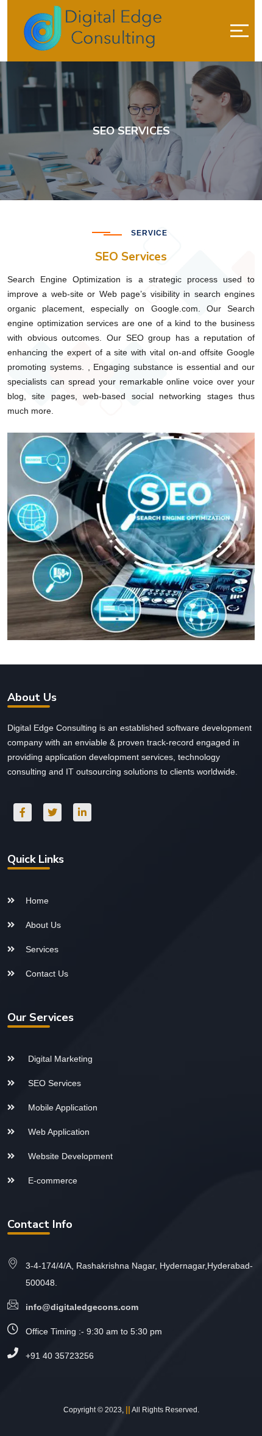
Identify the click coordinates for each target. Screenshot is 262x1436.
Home (37, 900)
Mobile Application (61, 1107)
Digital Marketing (59, 1059)
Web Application (58, 1132)
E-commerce (51, 1180)
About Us (43, 925)
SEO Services (53, 1083)
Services (42, 949)
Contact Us (47, 973)
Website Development (69, 1156)
